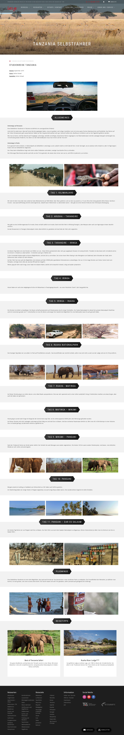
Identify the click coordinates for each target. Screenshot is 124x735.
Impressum (67, 700)
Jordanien (38, 722)
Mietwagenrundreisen (27, 700)
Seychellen (39, 700)
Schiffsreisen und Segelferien (26, 708)
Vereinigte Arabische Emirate (39, 711)
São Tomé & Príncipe (53, 722)
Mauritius (38, 702)
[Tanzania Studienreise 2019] (36, 175)
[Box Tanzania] (100, 465)
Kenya (51, 700)
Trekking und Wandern (25, 719)
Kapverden (53, 719)
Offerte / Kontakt (54, 7)
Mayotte (38, 705)
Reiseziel (25, 7)
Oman (37, 715)
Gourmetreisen (12, 727)
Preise (90, 7)
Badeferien (11, 706)
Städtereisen (25, 711)
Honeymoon (11, 729)
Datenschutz (67, 702)
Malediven (39, 695)
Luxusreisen (25, 697)
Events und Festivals (11, 712)
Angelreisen (11, 697)
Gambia (52, 714)
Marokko (52, 697)
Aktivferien (11, 695)
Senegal (52, 712)
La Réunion (39, 697)
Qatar (37, 720)
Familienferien (12, 715)
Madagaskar (39, 707)
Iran (37, 718)
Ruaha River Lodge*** (90, 660)
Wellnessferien (26, 724)
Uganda (52, 705)
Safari (23, 702)
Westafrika (53, 716)
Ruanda (52, 707)
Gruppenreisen (12, 720)
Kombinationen (26, 695)
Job (65, 705)
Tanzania (52, 702)
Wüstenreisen (26, 727)
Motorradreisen (26, 705)
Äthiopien (52, 709)
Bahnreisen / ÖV (12, 704)
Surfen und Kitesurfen (25, 714)
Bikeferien (11, 709)
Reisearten (38, 7)
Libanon (52, 695)
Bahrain (38, 725)
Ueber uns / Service (105, 7)
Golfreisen (11, 718)
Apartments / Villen (11, 701)
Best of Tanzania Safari (34, 660)
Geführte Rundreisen (11, 723)
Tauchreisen (25, 722)
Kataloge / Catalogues (75, 7)
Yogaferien (25, 729)
